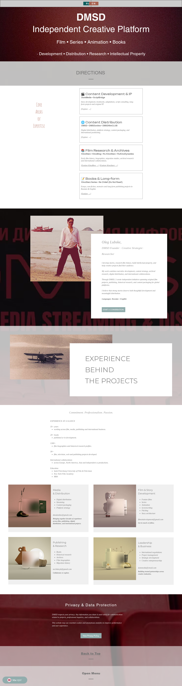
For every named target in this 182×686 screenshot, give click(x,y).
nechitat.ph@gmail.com (62, 569)
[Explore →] (86, 194)
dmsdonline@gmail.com (62, 515)
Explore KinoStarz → (108, 165)
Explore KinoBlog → (90, 165)
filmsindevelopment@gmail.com (150, 519)
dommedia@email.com (147, 568)
